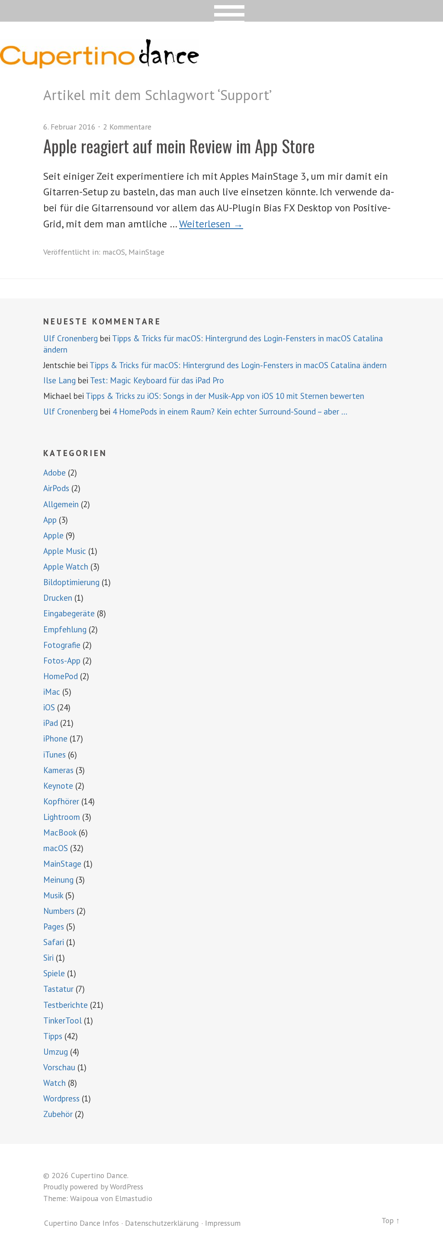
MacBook (60, 832)
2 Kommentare (127, 127)
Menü (222, 11)
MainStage (146, 252)
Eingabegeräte (69, 613)
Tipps (52, 1036)
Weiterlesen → (211, 223)
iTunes (54, 754)
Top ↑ (391, 1220)
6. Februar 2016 (69, 127)
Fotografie (61, 645)
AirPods (56, 488)
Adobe (54, 472)
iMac (51, 692)
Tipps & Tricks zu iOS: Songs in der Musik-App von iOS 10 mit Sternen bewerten (225, 396)
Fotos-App (61, 660)
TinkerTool (62, 1020)
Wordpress (61, 1098)
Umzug (55, 1051)
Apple (53, 535)
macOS (114, 252)
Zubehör (58, 1114)
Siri (48, 957)
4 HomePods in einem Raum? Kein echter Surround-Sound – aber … (229, 411)
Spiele (54, 973)
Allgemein (61, 504)
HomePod (60, 676)
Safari (53, 942)
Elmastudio (133, 1198)
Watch (54, 1083)
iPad (50, 723)
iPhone (55, 738)
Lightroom (61, 817)
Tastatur (58, 989)
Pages (53, 926)
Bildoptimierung (71, 582)
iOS (49, 707)
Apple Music (64, 551)
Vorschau (59, 1067)
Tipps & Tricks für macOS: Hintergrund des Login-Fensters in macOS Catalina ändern (238, 365)
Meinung (58, 879)
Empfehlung (65, 629)
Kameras (58, 770)
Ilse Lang (59, 380)
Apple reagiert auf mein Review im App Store (179, 145)
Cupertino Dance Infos (81, 1223)
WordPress (126, 1187)
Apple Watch (65, 566)
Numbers (58, 911)
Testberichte (65, 1005)
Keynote (58, 785)
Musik (53, 895)
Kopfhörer (61, 801)
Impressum (223, 1223)
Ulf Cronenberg (70, 338)
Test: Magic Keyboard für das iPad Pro (157, 380)
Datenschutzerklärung (162, 1223)
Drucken (57, 598)
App (50, 520)
